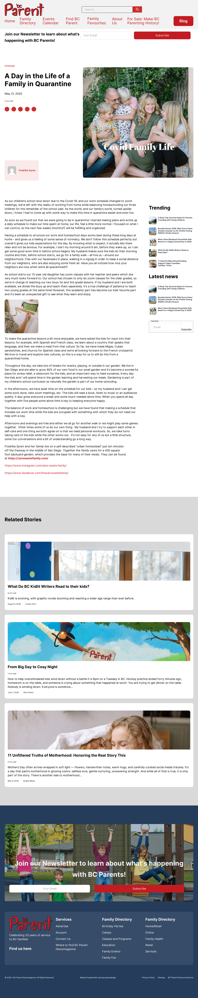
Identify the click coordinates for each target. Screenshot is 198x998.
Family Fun (109, 957)
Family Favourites (96, 20)
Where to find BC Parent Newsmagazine (72, 947)
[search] (137, 9)
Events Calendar (51, 21)
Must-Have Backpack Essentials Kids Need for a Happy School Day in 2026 (175, 240)
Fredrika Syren (27, 170)
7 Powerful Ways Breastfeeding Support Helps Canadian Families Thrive (172, 263)
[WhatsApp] (27, 109)
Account (61, 932)
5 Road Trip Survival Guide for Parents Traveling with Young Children (175, 219)
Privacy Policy (148, 977)
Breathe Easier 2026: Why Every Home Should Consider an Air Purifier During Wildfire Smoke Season (175, 230)
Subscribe (186, 329)
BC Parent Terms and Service (180, 977)
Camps (106, 932)
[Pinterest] (13, 109)
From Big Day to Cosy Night (32, 667)
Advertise (62, 926)
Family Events (111, 951)
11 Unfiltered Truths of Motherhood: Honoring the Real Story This (67, 755)
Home (10, 21)
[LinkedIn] (20, 109)
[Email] (34, 109)
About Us (117, 21)
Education (108, 945)
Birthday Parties (112, 926)
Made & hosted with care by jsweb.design (98, 977)
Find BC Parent (73, 21)
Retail (149, 945)
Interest (10, 65)
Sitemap (161, 977)
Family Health (154, 938)
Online (149, 932)
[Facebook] (7, 109)
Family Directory (28, 21)
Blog (183, 21)
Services (150, 951)
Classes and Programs (116, 938)
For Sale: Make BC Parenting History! (143, 21)
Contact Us (63, 938)
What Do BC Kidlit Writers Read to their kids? (173, 251)
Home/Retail (153, 926)
